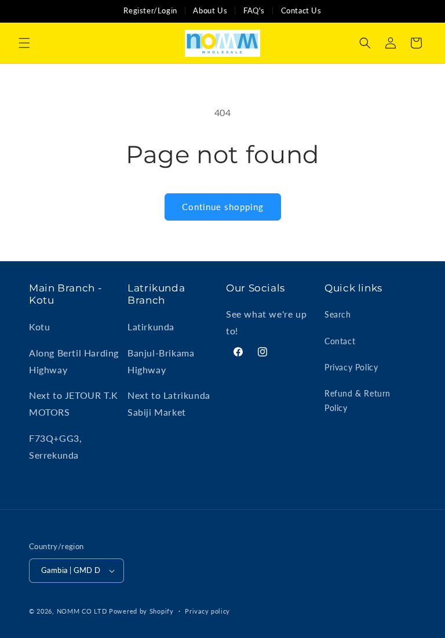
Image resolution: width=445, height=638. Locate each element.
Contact (339, 341)
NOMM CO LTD (82, 611)
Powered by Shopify (141, 611)
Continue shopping (223, 206)
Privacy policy (207, 611)
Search (337, 314)
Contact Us (301, 10)
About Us (210, 10)
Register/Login (150, 10)
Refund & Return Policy (357, 400)
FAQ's (254, 10)
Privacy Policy (351, 367)
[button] (24, 43)
